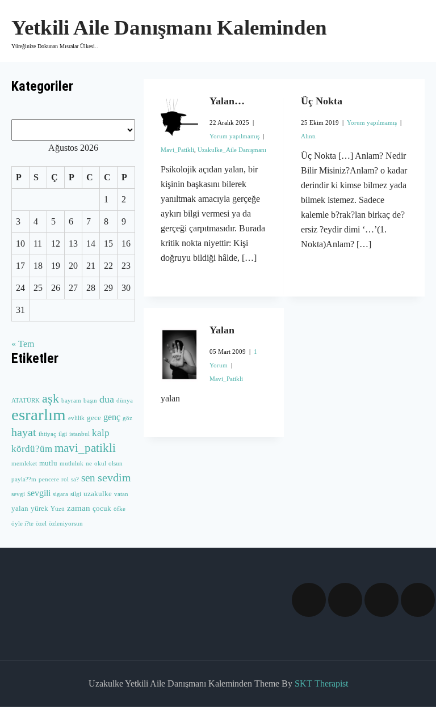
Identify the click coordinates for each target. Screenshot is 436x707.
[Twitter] (345, 600)
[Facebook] (309, 600)
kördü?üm (31, 448)
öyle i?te (22, 523)
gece (94, 418)
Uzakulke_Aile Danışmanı (232, 149)
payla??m (23, 479)
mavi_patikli (85, 448)
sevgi (18, 494)
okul (100, 463)
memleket (24, 463)
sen (88, 478)
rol (65, 479)
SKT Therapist (321, 683)
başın (90, 400)
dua (106, 399)
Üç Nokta (321, 101)
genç (111, 417)
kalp (101, 432)
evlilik (76, 418)
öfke (119, 509)
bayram (71, 400)
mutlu (48, 463)
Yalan (221, 330)
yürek (39, 509)
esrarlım (38, 414)
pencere (49, 479)
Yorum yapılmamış (234, 136)
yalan (19, 509)
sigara (60, 494)
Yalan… (227, 101)
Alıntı (308, 136)
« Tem (22, 344)
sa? (75, 479)
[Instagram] (418, 600)
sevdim (114, 477)
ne (89, 463)
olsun (115, 463)
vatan (121, 494)
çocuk (102, 509)
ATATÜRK (25, 400)
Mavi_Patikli (177, 149)
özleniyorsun (66, 523)
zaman (78, 508)
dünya (124, 400)
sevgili (39, 493)
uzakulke (97, 494)
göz (127, 418)
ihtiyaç (47, 434)
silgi (75, 494)
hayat (23, 432)
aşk (50, 398)
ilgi (62, 434)
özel (41, 523)
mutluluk (71, 463)
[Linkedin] (381, 600)
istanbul (79, 434)
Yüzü (58, 509)
